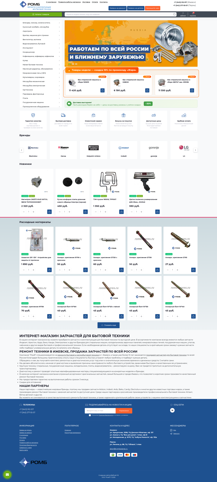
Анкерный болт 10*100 (66, 307)
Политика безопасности (106, 415)
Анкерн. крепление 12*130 (140, 257)
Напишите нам (152, 8)
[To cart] (102, 90)
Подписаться (124, 411)
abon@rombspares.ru (118, 449)
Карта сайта (23, 450)
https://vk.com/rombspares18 (172, 410)
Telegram (176, 433)
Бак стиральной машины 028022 (133, 81)
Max (174, 430)
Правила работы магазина (69, 2)
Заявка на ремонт (117, 8)
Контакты (104, 2)
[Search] (174, 14)
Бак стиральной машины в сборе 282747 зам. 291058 (178, 81)
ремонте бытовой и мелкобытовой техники (78, 355)
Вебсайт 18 (115, 475)
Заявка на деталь (135, 8)
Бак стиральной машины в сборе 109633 (89, 81)
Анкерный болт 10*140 (174, 307)
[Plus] (33, 211)
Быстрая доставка (63, 121)
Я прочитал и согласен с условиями (110, 415)
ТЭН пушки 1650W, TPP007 (104, 199)
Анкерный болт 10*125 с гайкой (106, 307)
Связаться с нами (25, 447)
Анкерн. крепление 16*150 (32, 307)
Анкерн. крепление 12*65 (176, 257)
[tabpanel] (131, 43)
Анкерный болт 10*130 (138, 307)
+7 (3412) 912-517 (180, 2)
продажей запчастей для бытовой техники (166, 355)
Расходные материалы (35, 222)
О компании (51, 2)
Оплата (95, 2)
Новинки (25, 163)
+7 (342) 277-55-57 (180, 5)
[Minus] (23, 211)
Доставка (86, 2)
